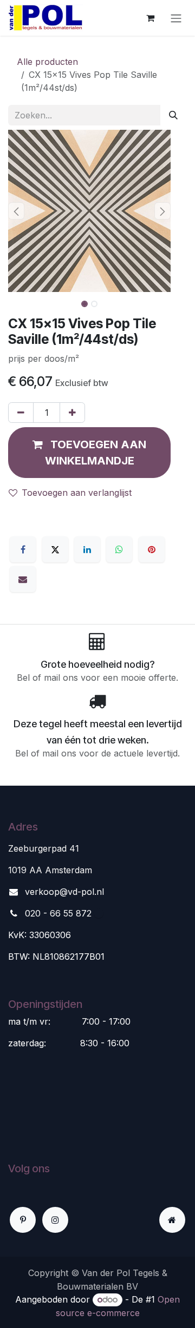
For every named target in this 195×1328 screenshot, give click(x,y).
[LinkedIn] (87, 549)
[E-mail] (23, 579)
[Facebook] (23, 549)
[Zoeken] (173, 115)
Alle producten (47, 61)
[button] (16, 211)
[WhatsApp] (119, 549)
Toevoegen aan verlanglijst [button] (77, 492)
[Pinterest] (152, 549)
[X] (55, 549)
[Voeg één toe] (72, 412)
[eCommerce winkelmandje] (150, 18)
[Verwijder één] (21, 412)
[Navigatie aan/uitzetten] (176, 17)
